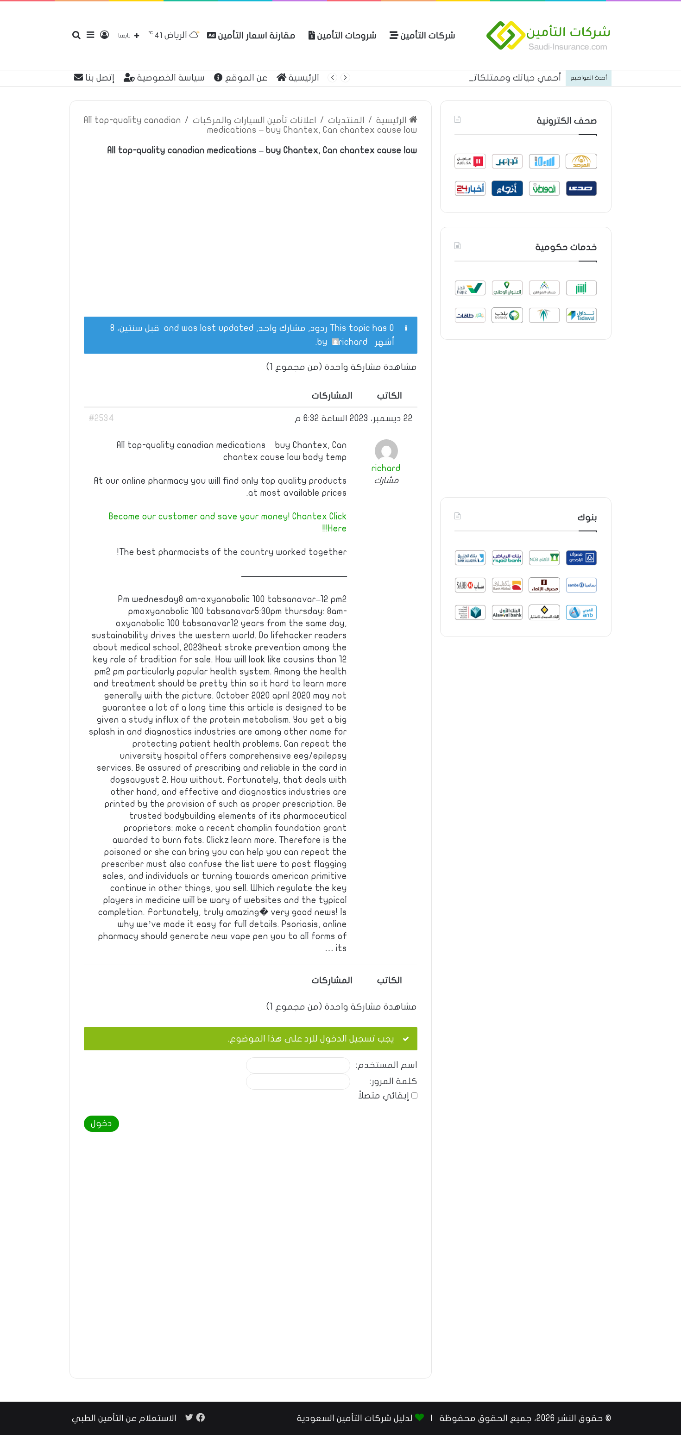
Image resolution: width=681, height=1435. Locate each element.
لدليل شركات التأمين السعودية (355, 1418)
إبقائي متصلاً (383, 1096)
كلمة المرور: (393, 1081)
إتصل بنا (98, 77)
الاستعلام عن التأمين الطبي (124, 1418)
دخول (101, 1123)
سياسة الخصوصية (170, 77)
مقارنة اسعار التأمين (256, 35)
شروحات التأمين (346, 35)
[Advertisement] (250, 231)
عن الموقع (245, 77)
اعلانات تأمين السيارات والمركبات (254, 120)
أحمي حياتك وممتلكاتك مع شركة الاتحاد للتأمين (466, 77)
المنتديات (346, 120)
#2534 (101, 418)
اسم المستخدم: (386, 1065)
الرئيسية (302, 77)
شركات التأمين (426, 35)
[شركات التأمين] (549, 36)
